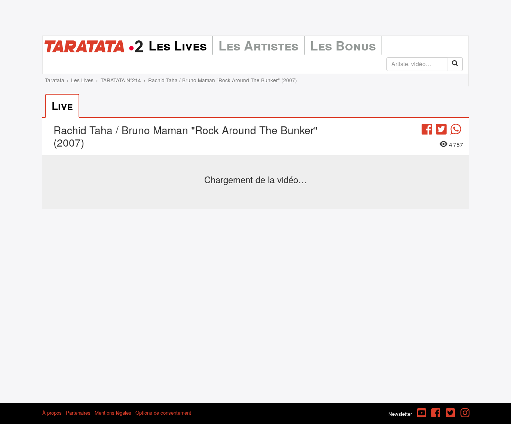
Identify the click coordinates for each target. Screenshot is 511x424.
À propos (52, 412)
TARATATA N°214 (121, 80)
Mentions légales (113, 412)
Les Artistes (258, 45)
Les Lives (178, 45)
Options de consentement (163, 412)
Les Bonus (343, 45)
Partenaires (78, 412)
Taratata (54, 80)
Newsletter (400, 413)
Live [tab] (62, 105)
